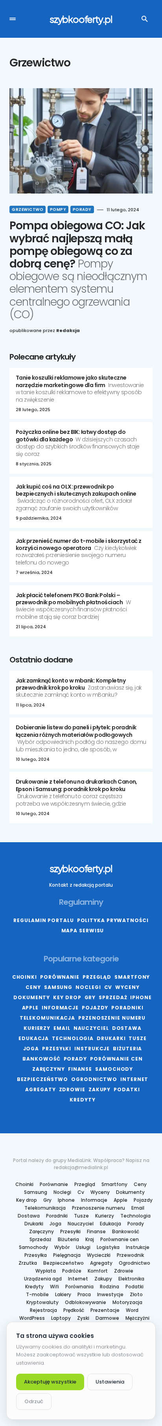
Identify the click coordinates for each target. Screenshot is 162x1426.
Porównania (79, 1286)
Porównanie (59, 977)
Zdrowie (72, 1089)
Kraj (89, 1239)
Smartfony (132, 977)
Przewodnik (130, 1255)
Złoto (136, 1294)
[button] (12, 19)
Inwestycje (110, 1294)
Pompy (58, 209)
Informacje (60, 1007)
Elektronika (131, 1279)
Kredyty (82, 1099)
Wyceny (127, 987)
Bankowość (41, 1058)
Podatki (127, 1089)
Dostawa (127, 1028)
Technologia (73, 1038)
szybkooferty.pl (81, 19)
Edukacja (33, 1038)
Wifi (54, 1286)
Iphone (140, 997)
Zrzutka (27, 1263)
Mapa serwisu (82, 930)
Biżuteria (127, 1048)
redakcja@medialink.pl (81, 1167)
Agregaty (40, 1089)
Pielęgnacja (67, 1255)
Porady (82, 209)
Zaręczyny (48, 1069)
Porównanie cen (116, 1058)
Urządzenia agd (43, 1279)
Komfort (98, 1271)
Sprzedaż (113, 997)
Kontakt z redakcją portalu (81, 885)
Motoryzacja (127, 1302)
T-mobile (37, 1294)
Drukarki (111, 1038)
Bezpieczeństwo (42, 1079)
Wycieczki (98, 1255)
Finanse (80, 1069)
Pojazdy (95, 1007)
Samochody (114, 1069)
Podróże (71, 1271)
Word (132, 1310)
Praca (84, 1294)
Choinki (24, 977)
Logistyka (108, 1247)
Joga (31, 1048)
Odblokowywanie (85, 1302)
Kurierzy (37, 1028)
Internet (134, 1079)
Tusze (138, 1038)
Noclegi (88, 987)
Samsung (58, 987)
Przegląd (97, 977)
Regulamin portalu (43, 920)
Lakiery (63, 1294)
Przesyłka (35, 1255)
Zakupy (99, 1089)
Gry (90, 997)
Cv (108, 987)
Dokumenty (31, 997)
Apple (30, 1007)
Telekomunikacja (47, 1018)
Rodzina (109, 1286)
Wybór (62, 1247)
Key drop (67, 997)
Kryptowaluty (42, 1302)
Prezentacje (105, 1310)
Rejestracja (43, 1310)
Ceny (33, 987)
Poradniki (127, 1007)
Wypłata (45, 1271)
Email (61, 1028)
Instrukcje (92, 1048)
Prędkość (73, 1310)
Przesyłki (56, 1048)
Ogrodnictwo (94, 1079)
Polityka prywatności (113, 920)
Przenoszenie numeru (111, 1018)
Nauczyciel (91, 1028)
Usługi (83, 1247)
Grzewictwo (27, 209)
